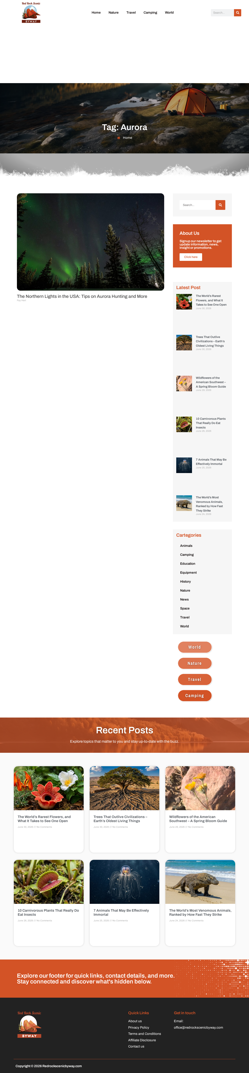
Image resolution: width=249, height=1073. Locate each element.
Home (96, 12)
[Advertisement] (124, 54)
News (184, 599)
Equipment (188, 572)
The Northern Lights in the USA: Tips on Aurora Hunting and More (82, 296)
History (185, 581)
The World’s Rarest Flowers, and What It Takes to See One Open (211, 300)
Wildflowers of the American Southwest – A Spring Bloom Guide (211, 382)
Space (185, 608)
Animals (186, 546)
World (169, 12)
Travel (131, 12)
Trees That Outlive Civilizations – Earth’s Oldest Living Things (210, 341)
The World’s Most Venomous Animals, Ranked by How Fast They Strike (200, 913)
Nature (114, 12)
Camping (150, 12)
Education (187, 564)
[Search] (237, 12)
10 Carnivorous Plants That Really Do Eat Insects (211, 423)
